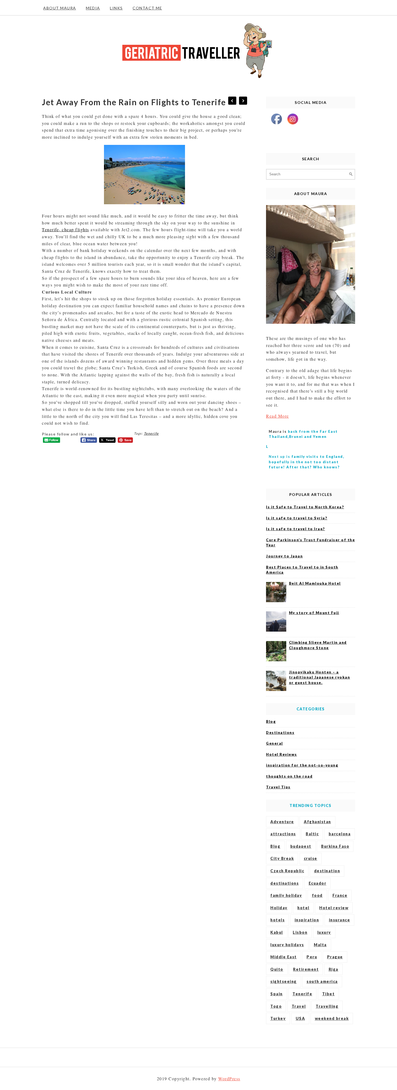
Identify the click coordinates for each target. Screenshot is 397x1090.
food (317, 895)
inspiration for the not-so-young (302, 765)
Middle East (283, 957)
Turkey (278, 1018)
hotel (303, 907)
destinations (284, 883)
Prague (335, 957)
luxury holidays (287, 944)
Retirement (306, 969)
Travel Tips (278, 787)
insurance (339, 920)
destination (327, 870)
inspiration (307, 920)
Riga (333, 969)
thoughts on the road (289, 776)
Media (93, 8)
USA (300, 1018)
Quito (276, 969)
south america (322, 981)
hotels (277, 920)
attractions (283, 834)
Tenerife (151, 433)
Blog (271, 721)
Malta (320, 944)
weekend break (332, 1018)
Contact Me (147, 8)
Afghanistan (317, 821)
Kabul (276, 932)
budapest (300, 846)
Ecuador (318, 883)
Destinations (280, 732)
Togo (276, 1006)
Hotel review (333, 907)
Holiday (279, 907)
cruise (310, 858)
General (274, 743)
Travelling (327, 1006)
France (339, 895)
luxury (324, 932)
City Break (282, 858)
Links (116, 8)
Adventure (282, 821)
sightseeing (283, 981)
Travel (299, 1006)
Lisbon (300, 932)
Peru (312, 957)
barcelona (340, 834)
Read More (277, 416)
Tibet (328, 994)
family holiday (286, 895)
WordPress (229, 1078)
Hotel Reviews (281, 754)
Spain (276, 994)
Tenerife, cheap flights (65, 229)
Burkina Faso (335, 846)
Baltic (312, 834)
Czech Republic (287, 870)
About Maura (59, 8)
